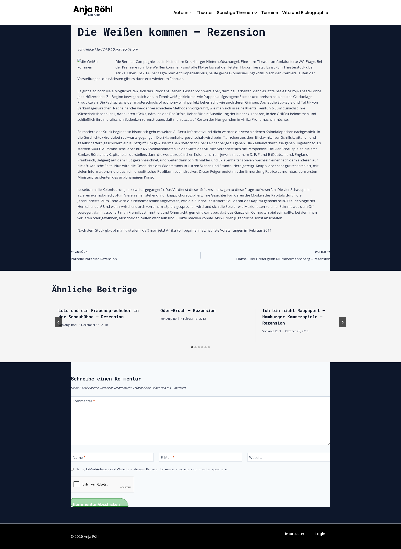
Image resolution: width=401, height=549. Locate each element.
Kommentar (84, 401)
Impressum (295, 533)
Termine (269, 12)
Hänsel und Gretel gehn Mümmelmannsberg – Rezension (283, 255)
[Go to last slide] (58, 322)
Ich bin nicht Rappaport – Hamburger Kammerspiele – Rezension (293, 317)
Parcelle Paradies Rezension (94, 255)
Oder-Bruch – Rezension (188, 310)
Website (256, 457)
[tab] (192, 347)
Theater (205, 12)
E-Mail (167, 457)
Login (320, 533)
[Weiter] (342, 322)
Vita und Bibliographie (305, 12)
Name (79, 457)
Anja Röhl (70, 325)
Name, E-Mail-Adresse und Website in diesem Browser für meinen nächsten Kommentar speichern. (151, 469)
